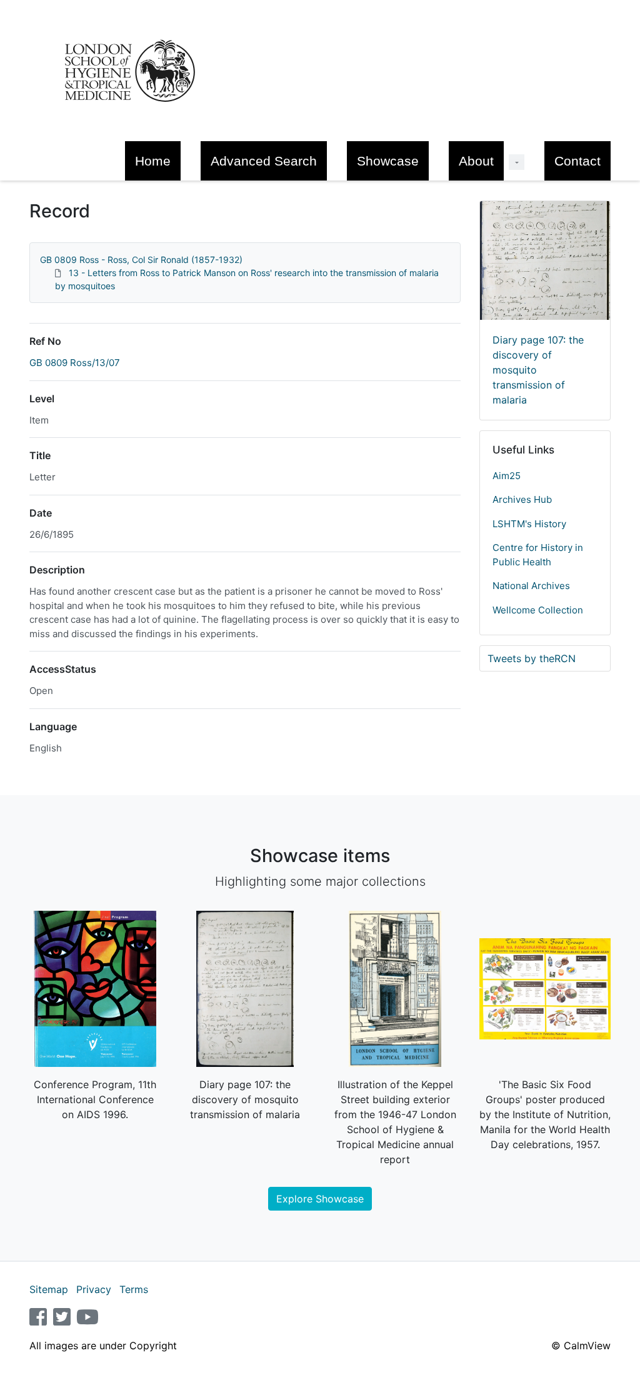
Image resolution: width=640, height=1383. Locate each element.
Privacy (93, 1289)
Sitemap (48, 1289)
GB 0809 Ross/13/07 (74, 363)
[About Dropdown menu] (516, 162)
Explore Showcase (320, 1198)
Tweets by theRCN (532, 658)
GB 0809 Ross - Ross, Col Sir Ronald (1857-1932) (141, 259)
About (476, 161)
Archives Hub (522, 499)
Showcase (388, 161)
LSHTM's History (529, 524)
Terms (133, 1289)
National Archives (531, 586)
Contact (577, 161)
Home (153, 161)
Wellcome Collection (537, 610)
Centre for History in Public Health (537, 555)
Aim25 (506, 476)
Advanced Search (264, 161)
